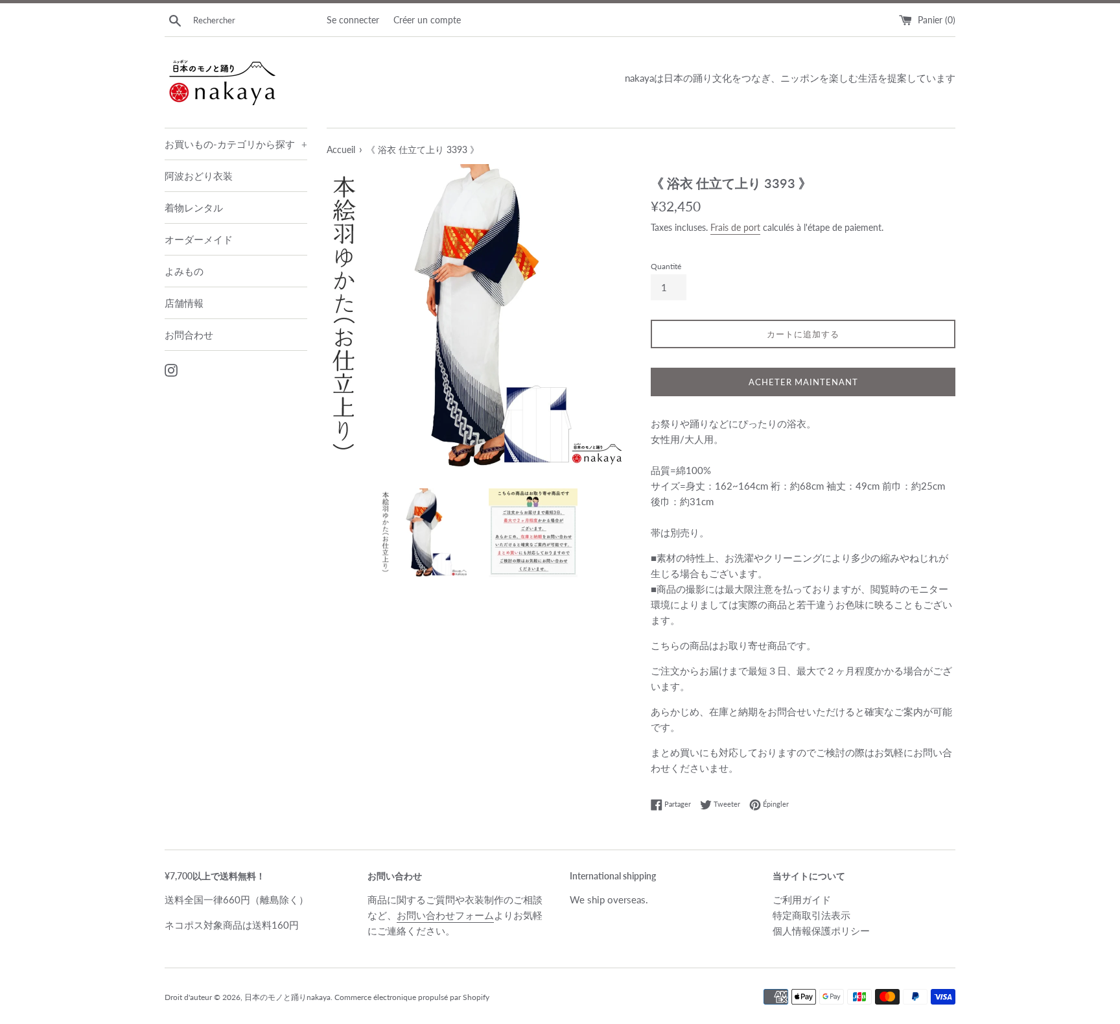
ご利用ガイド (802, 899)
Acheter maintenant (803, 382)
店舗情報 (184, 303)
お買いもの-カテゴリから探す (236, 144)
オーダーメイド (199, 239)
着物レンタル (194, 207)
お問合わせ (189, 334)
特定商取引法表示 (811, 915)
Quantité (666, 266)
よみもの (184, 271)
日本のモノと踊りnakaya (287, 997)
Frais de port (735, 227)
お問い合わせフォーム (445, 915)
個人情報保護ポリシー (821, 930)
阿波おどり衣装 (199, 176)
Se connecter (353, 20)
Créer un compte (427, 20)
